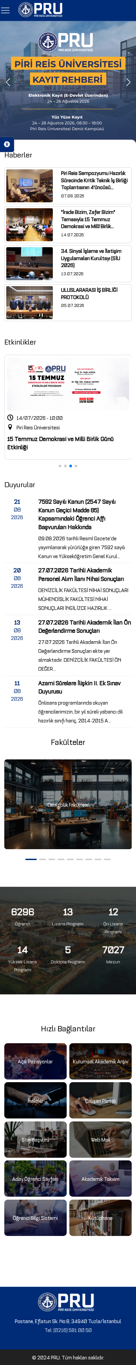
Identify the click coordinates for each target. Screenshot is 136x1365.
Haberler (18, 154)
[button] (7, 82)
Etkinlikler (20, 341)
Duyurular (19, 484)
